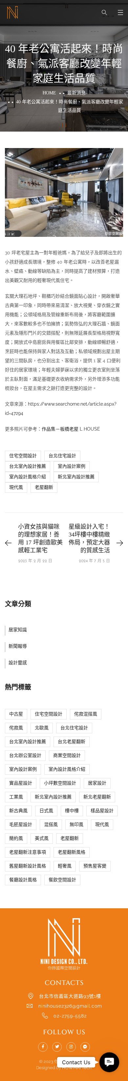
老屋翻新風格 (71, 852)
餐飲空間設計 (62, 879)
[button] (109, 1062)
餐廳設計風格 (23, 879)
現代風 (16, 487)
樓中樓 (72, 810)
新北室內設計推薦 (76, 476)
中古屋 (16, 714)
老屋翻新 (44, 487)
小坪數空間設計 (60, 783)
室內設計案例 (71, 466)
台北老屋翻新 (71, 741)
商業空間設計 (67, 755)
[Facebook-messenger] (85, 1047)
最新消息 (76, 92)
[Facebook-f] (43, 1047)
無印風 (76, 824)
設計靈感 (18, 662)
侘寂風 (16, 727)
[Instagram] (71, 1047)
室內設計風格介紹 (27, 476)
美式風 (42, 838)
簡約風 (16, 838)
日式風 (46, 810)
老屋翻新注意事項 (27, 852)
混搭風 (51, 824)
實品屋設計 (20, 783)
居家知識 (18, 629)
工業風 (16, 796)
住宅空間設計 (23, 455)
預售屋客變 (94, 866)
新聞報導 (18, 646)
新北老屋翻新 (97, 796)
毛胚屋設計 (20, 824)
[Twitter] (57, 1047)
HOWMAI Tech (77, 1067)
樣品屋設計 (102, 810)
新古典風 (18, 810)
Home (49, 92)
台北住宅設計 (62, 455)
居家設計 (97, 783)
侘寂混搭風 (85, 714)
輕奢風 (65, 866)
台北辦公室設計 (25, 755)
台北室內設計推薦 (27, 466)
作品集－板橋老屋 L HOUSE (71, 429)
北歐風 (42, 727)
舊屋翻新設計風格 (27, 866)
